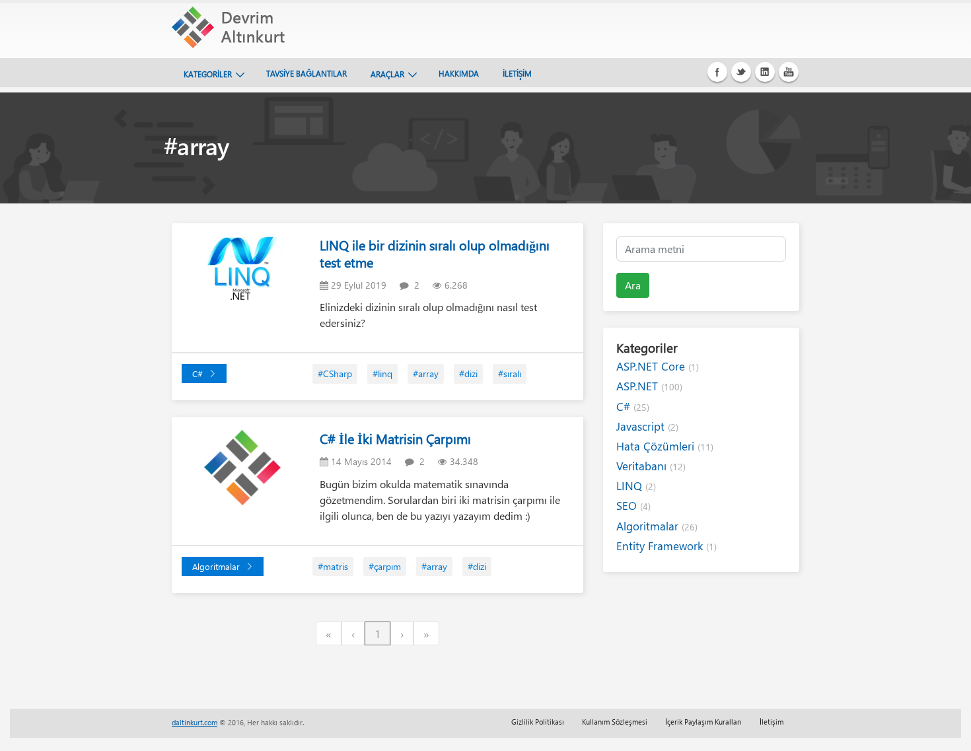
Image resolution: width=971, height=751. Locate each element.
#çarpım (385, 566)
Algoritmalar (216, 566)
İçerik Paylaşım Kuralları (703, 722)
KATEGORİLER (208, 74)
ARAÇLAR (387, 74)
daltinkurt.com (194, 722)
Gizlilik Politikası (537, 722)
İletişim (771, 722)
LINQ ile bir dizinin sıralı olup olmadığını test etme (435, 253)
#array (426, 373)
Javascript (647, 426)
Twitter (741, 72)
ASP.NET (649, 386)
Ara (633, 285)
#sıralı (509, 373)
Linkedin (765, 72)
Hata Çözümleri (664, 446)
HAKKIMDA (459, 73)
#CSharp (335, 373)
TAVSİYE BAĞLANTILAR (306, 73)
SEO (633, 505)
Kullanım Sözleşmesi (614, 722)
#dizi (468, 373)
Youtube (789, 72)
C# (197, 373)
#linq (382, 373)
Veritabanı (651, 466)
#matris (333, 566)
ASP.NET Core (657, 366)
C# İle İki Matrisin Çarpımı (395, 438)
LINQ (636, 485)
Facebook (717, 72)
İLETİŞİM (517, 73)
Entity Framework (666, 546)
